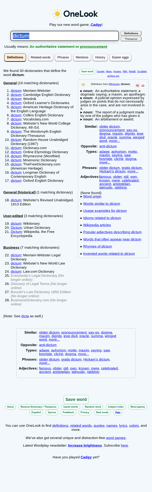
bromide (105, 159)
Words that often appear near (112, 239)
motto (132, 152)
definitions (60, 426)
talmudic (106, 187)
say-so (131, 130)
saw (127, 155)
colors (134, 426)
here (124, 445)
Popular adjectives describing (112, 232)
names (111, 426)
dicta (25, 316)
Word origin (92, 196)
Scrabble (142, 71)
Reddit (132, 71)
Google (100, 71)
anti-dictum (108, 146)
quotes (99, 426)
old (126, 177)
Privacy (85, 412)
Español (36, 412)
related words (81, 426)
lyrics (123, 426)
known (104, 180)
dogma (104, 133)
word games (116, 438)
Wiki (125, 71)
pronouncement (93, 47)
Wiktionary (114, 84)
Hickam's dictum (112, 171)
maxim (117, 133)
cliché (118, 159)
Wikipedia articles (97, 225)
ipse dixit (70, 336)
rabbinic (121, 187)
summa (125, 137)
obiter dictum (109, 126)
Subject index (116, 406)
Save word (87, 71)
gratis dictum (132, 168)
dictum (16, 91)
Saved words (70, 406)
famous (105, 177)
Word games (137, 406)
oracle (112, 137)
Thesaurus (131, 38)
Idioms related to (102, 218)
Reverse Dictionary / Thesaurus (38, 406)
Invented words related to (109, 254)
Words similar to (101, 204)
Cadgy (96, 25)
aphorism (118, 152)
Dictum (16, 228)
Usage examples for (105, 211)
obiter (117, 177)
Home (10, 406)
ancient (105, 184)
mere (116, 180)
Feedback (68, 412)
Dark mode (102, 412)
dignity (130, 133)
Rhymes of (97, 246)
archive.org (113, 76)
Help (117, 412)
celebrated (130, 180)
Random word (93, 406)
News (109, 71)
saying (117, 155)
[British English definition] (142, 85)
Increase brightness (85, 445)
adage (104, 152)
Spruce (52, 412)
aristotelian (121, 184)
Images (117, 71)
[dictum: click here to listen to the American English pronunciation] (83, 86)
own (133, 177)
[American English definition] (137, 85)
